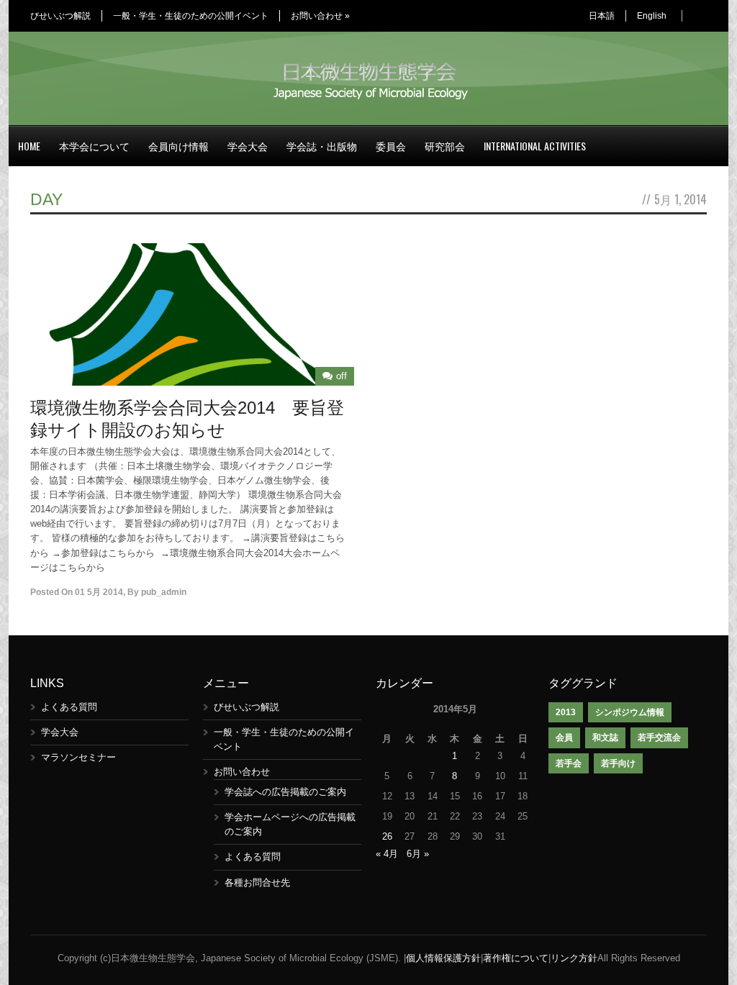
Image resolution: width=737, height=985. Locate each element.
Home (29, 145)
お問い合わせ (320, 16)
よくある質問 (69, 707)
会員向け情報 (178, 145)
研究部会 (445, 145)
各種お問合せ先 (257, 882)
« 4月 (387, 853)
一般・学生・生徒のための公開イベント (190, 16)
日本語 (602, 16)
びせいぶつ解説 (60, 16)
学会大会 (247, 145)
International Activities (535, 145)
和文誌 (605, 737)
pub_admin (163, 592)
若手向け (618, 763)
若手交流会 (659, 737)
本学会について (94, 145)
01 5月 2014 (99, 592)
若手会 (569, 763)
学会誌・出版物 (321, 145)
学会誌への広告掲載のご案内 (285, 791)
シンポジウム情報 (629, 712)
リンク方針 (574, 958)
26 (387, 836)
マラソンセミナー (78, 757)
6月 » (418, 853)
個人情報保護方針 (443, 958)
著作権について (515, 958)
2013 (566, 712)
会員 (564, 737)
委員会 (391, 145)
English (651, 16)
